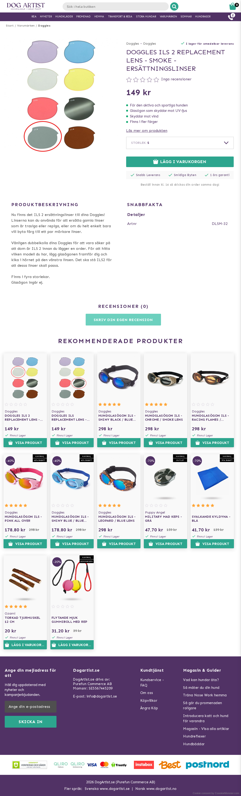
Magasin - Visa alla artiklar (206, 729)
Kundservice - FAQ (152, 682)
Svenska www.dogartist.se (107, 789)
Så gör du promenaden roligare (202, 705)
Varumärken (26, 25)
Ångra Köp (149, 708)
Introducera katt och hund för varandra (205, 718)
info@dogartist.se (102, 696)
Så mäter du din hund (201, 688)
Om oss (146, 693)
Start (10, 25)
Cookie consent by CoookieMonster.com (216, 793)
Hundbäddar (194, 744)
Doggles (44, 25)
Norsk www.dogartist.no (156, 789)
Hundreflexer (194, 736)
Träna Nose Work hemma (205, 695)
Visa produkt (28, 443)
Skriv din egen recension (123, 320)
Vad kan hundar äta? (201, 680)
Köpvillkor (148, 700)
